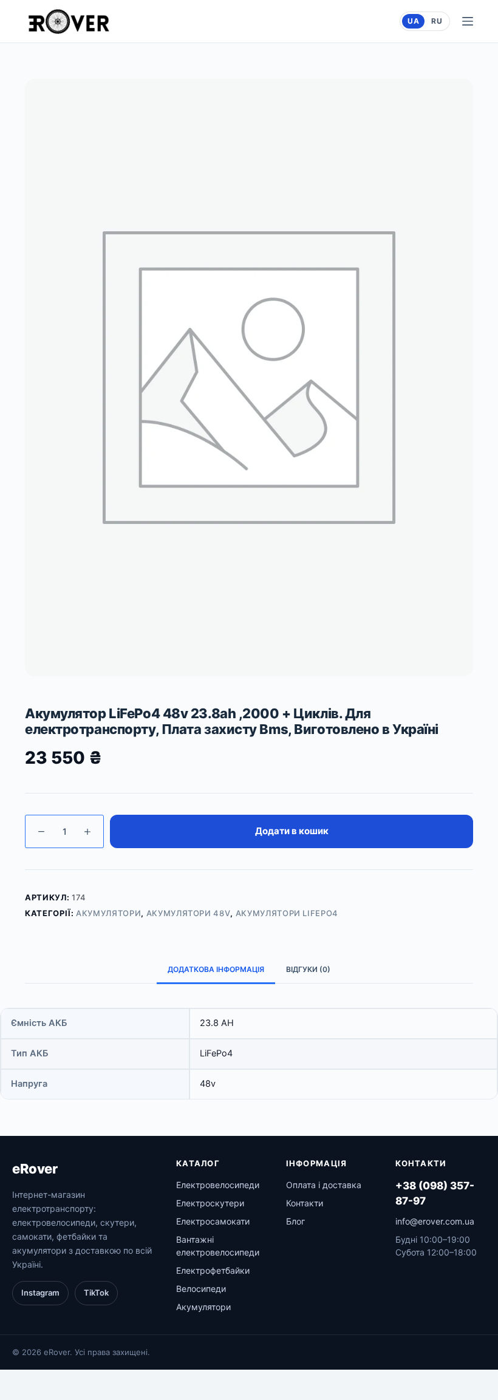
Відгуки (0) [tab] (308, 969)
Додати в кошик (292, 831)
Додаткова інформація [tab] (216, 969)
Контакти (304, 1203)
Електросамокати (213, 1221)
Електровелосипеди (217, 1185)
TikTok (96, 1292)
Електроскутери (210, 1203)
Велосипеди (201, 1288)
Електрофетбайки (213, 1270)
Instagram (40, 1292)
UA (413, 20)
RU (436, 20)
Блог (295, 1221)
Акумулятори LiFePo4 (287, 913)
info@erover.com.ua (434, 1221)
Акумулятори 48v (188, 913)
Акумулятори (108, 913)
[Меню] (467, 21)
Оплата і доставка (323, 1185)
